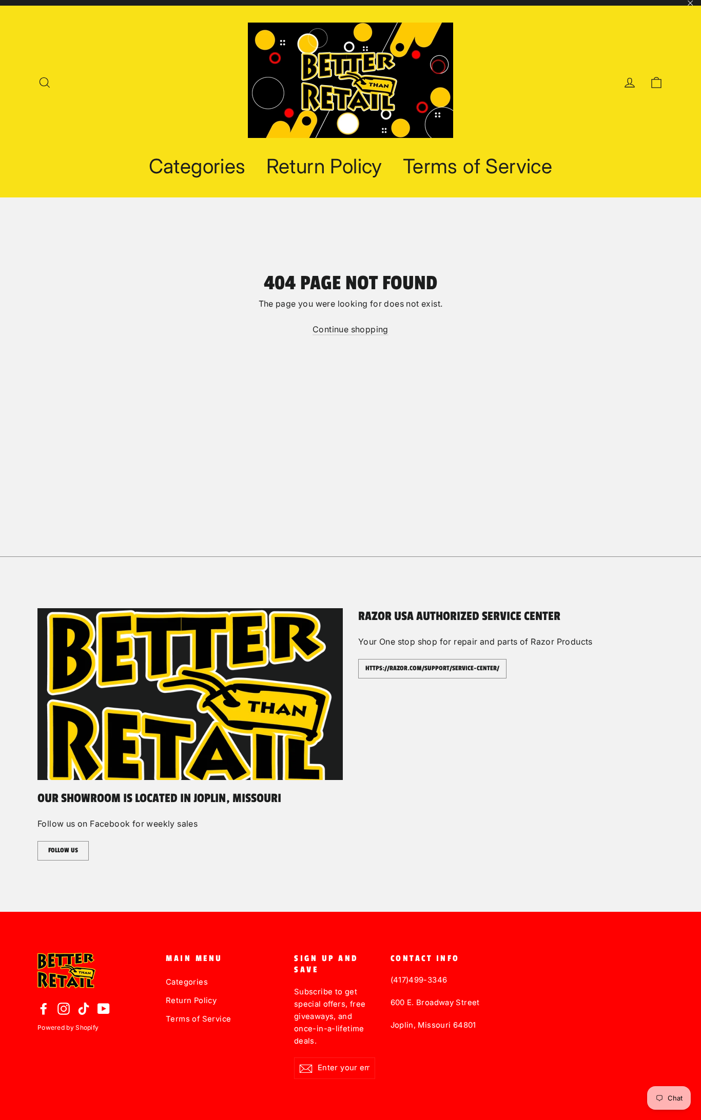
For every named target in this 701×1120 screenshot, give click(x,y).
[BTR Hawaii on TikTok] (83, 1008)
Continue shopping (350, 329)
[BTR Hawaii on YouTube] (104, 1008)
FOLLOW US (63, 850)
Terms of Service (477, 166)
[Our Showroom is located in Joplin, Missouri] (190, 694)
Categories (197, 166)
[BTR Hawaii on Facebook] (43, 1008)
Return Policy (324, 166)
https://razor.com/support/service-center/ (432, 668)
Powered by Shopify (68, 1027)
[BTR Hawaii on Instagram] (63, 1008)
